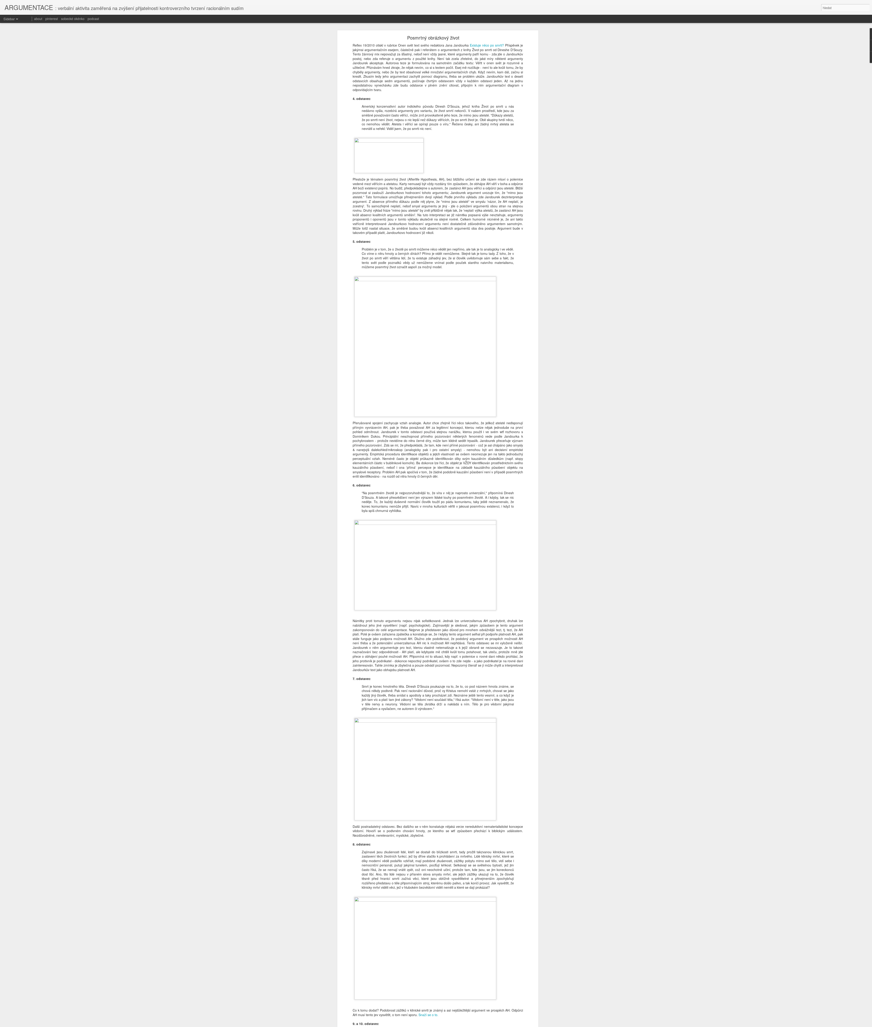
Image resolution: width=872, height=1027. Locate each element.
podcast (93, 18)
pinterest (51, 18)
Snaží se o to (428, 1014)
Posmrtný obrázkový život (433, 37)
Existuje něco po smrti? (487, 45)
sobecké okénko (72, 18)
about (38, 18)
